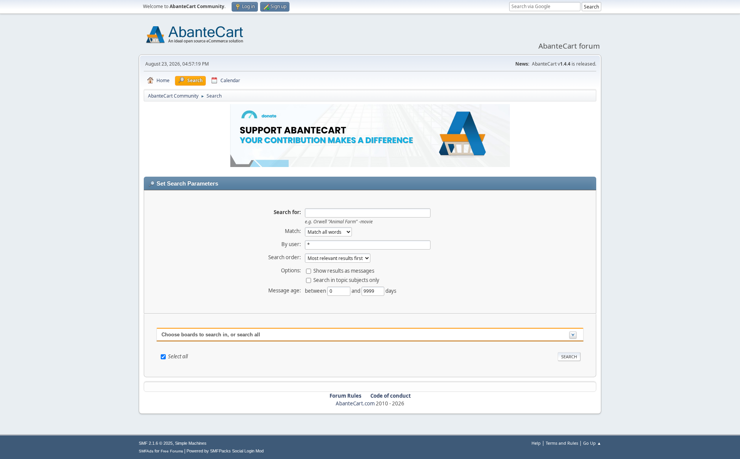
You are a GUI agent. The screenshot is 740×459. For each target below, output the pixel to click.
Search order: (284, 257)
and (357, 290)
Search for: (287, 212)
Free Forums (172, 451)
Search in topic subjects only (346, 279)
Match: (293, 231)
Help (536, 443)
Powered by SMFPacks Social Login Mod (225, 451)
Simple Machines (191, 443)
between (316, 290)
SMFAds (146, 451)
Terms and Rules (562, 443)
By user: (291, 244)
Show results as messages (343, 270)
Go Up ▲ (592, 443)
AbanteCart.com (355, 403)
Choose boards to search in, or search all (210, 335)
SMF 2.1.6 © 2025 (156, 443)
